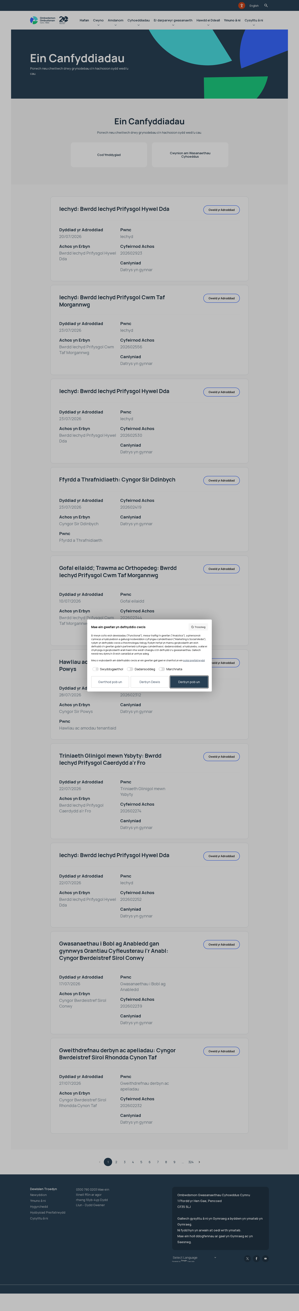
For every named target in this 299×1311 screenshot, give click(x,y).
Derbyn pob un (189, 682)
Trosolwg (199, 627)
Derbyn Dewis (149, 682)
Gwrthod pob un (110, 682)
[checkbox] (107, 669)
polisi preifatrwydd (194, 660)
